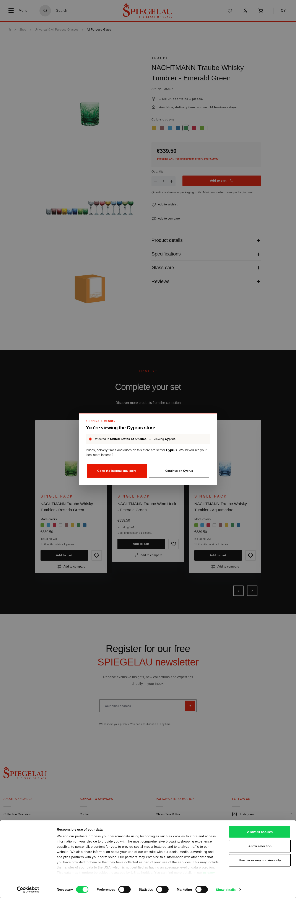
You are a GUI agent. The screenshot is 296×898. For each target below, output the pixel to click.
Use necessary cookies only (260, 860)
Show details (226, 889)
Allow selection (260, 846)
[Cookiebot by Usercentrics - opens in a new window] (28, 889)
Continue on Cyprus (179, 470)
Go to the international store (116, 470)
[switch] (124, 889)
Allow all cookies (260, 832)
